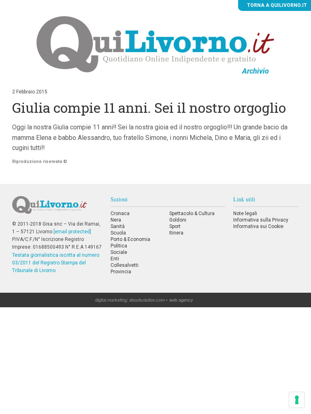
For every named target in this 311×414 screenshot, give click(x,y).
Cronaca (120, 213)
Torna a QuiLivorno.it (276, 5)
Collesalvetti (124, 265)
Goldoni (177, 220)
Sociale (119, 252)
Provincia (121, 272)
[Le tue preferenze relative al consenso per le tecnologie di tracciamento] (297, 400)
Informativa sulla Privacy (260, 220)
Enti (115, 259)
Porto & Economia (130, 239)
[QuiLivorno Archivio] (155, 44)
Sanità (118, 226)
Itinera (176, 233)
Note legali (245, 213)
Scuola (118, 233)
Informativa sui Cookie (258, 226)
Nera (116, 220)
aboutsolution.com (147, 299)
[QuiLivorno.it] (57, 208)
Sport (175, 226)
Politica (119, 246)
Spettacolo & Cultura (192, 213)
